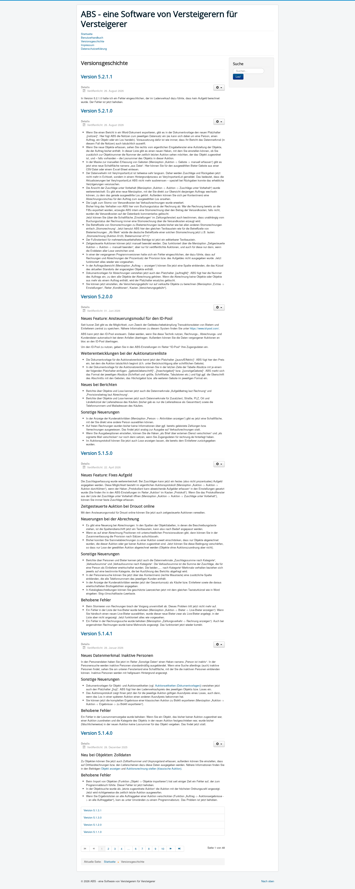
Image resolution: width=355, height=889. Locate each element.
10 (162, 849)
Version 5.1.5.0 (97, 453)
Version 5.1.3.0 (92, 817)
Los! (238, 77)
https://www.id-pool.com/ (204, 328)
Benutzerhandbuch (92, 37)
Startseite (86, 34)
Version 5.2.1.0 (97, 110)
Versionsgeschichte (92, 41)
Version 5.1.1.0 (92, 832)
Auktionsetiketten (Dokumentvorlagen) (178, 685)
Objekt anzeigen (110, 768)
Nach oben (267, 881)
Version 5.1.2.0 (92, 825)
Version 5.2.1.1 (97, 76)
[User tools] (219, 88)
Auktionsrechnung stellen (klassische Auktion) (153, 768)
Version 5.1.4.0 (97, 733)
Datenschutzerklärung (94, 49)
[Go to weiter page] (171, 849)
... (128, 849)
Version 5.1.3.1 (92, 810)
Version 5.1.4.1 (97, 633)
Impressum (87, 45)
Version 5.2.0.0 (97, 296)
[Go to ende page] (179, 849)
